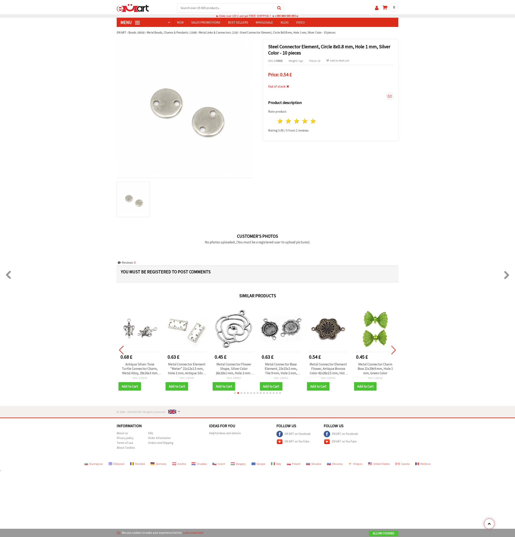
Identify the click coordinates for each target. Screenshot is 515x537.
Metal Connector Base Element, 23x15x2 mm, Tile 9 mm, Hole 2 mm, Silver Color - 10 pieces (234, 368)
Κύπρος (358, 464)
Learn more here (193, 533)
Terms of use (125, 443)
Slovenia (337, 464)
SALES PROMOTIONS (205, 22)
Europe (261, 464)
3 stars (297, 121)
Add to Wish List (339, 60)
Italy (278, 464)
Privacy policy (125, 438)
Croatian (202, 464)
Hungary (241, 464)
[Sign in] (376, 8)
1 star (280, 121)
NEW (180, 22)
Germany (161, 464)
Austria (181, 464)
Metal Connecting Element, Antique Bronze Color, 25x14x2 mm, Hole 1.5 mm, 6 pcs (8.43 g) (375, 368)
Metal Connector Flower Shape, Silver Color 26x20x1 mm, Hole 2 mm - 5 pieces (187, 368)
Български (96, 464)
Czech (221, 464)
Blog (284, 22)
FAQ (150, 433)
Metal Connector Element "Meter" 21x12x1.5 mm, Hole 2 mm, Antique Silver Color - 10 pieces (140, 368)
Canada (405, 464)
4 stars (305, 121)
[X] (118, 533)
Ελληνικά (119, 464)
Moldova (425, 464)
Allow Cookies (383, 533)
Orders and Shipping (160, 443)
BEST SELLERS (238, 22)
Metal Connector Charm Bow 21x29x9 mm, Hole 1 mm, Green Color (328, 368)
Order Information (159, 438)
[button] (235, 393)
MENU (127, 22)
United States (381, 464)
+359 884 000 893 (285, 15)
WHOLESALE (264, 22)
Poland (296, 464)
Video (300, 22)
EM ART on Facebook (297, 433)
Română (140, 464)
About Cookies (126, 448)
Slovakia (316, 464)
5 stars (313, 121)
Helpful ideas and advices (225, 433)
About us (122, 433)
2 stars (288, 121)
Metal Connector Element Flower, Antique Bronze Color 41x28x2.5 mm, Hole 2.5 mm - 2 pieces (281, 368)
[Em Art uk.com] (133, 7)
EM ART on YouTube (296, 441)
